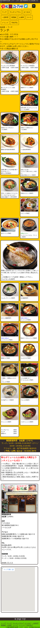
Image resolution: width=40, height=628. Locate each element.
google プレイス (7, 562)
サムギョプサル (15, 12)
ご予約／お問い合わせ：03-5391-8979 (20, 451)
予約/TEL (14, 23)
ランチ (4, 12)
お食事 (21, 17)
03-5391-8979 (6, 545)
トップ (3, 623)
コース (29, 17)
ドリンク (5, 23)
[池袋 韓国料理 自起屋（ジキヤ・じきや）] (12, 5)
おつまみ (27, 12)
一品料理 (5, 17)
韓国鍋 (13, 17)
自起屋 (2, 27)
